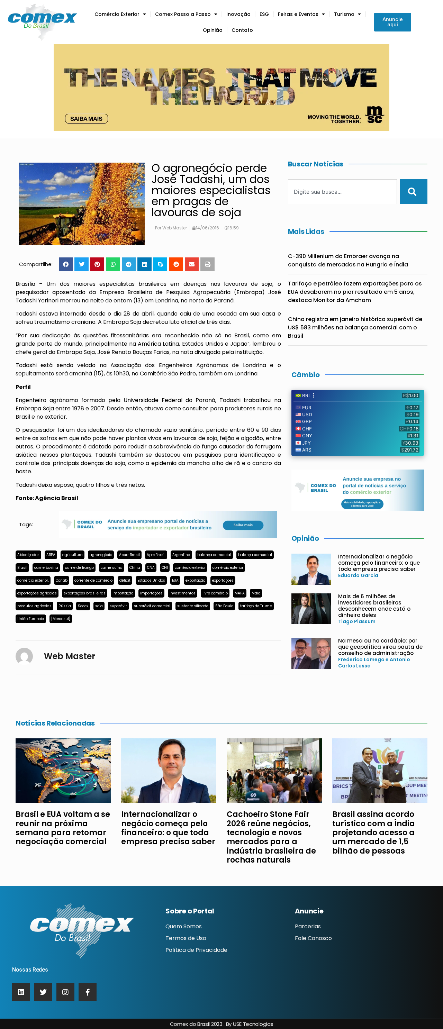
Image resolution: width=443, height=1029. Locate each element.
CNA (151, 567)
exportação (195, 580)
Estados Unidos (151, 580)
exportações (223, 580)
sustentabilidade (192, 606)
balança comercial (214, 554)
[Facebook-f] (88, 992)
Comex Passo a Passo (183, 14)
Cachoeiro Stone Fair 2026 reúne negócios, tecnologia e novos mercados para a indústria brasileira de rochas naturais (271, 837)
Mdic (256, 593)
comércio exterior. (33, 580)
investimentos (183, 593)
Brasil (22, 567)
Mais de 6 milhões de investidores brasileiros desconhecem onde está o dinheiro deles (374, 606)
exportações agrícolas (37, 593)
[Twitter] (43, 992)
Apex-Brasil (129, 554)
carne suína (112, 567)
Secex (83, 606)
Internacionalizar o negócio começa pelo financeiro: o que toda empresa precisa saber (379, 563)
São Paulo (224, 606)
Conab (61, 580)
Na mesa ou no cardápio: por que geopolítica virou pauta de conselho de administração (380, 647)
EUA (175, 580)
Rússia (64, 606)
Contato (242, 30)
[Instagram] (65, 992)
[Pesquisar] (413, 191)
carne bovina (46, 567)
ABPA (50, 554)
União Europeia (30, 618)
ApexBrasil (156, 554)
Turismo (344, 14)
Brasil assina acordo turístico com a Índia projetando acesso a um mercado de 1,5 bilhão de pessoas (373, 832)
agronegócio (101, 554)
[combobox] (342, 191)
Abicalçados (28, 554)
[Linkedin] (21, 992)
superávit (118, 606)
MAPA (240, 593)
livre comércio (215, 593)
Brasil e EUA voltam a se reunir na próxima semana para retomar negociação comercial (63, 828)
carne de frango (79, 567)
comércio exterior (190, 567)
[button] (66, 264)
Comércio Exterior (116, 14)
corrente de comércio (93, 580)
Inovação (238, 14)
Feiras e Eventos (298, 14)
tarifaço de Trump (256, 606)
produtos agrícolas (34, 606)
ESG (264, 14)
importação (122, 593)
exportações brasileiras (85, 593)
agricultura (72, 554)
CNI (165, 567)
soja (99, 606)
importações (151, 593)
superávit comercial (152, 606)
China (134, 567)
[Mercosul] (60, 618)
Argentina (181, 554)
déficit (124, 580)
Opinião (213, 30)
